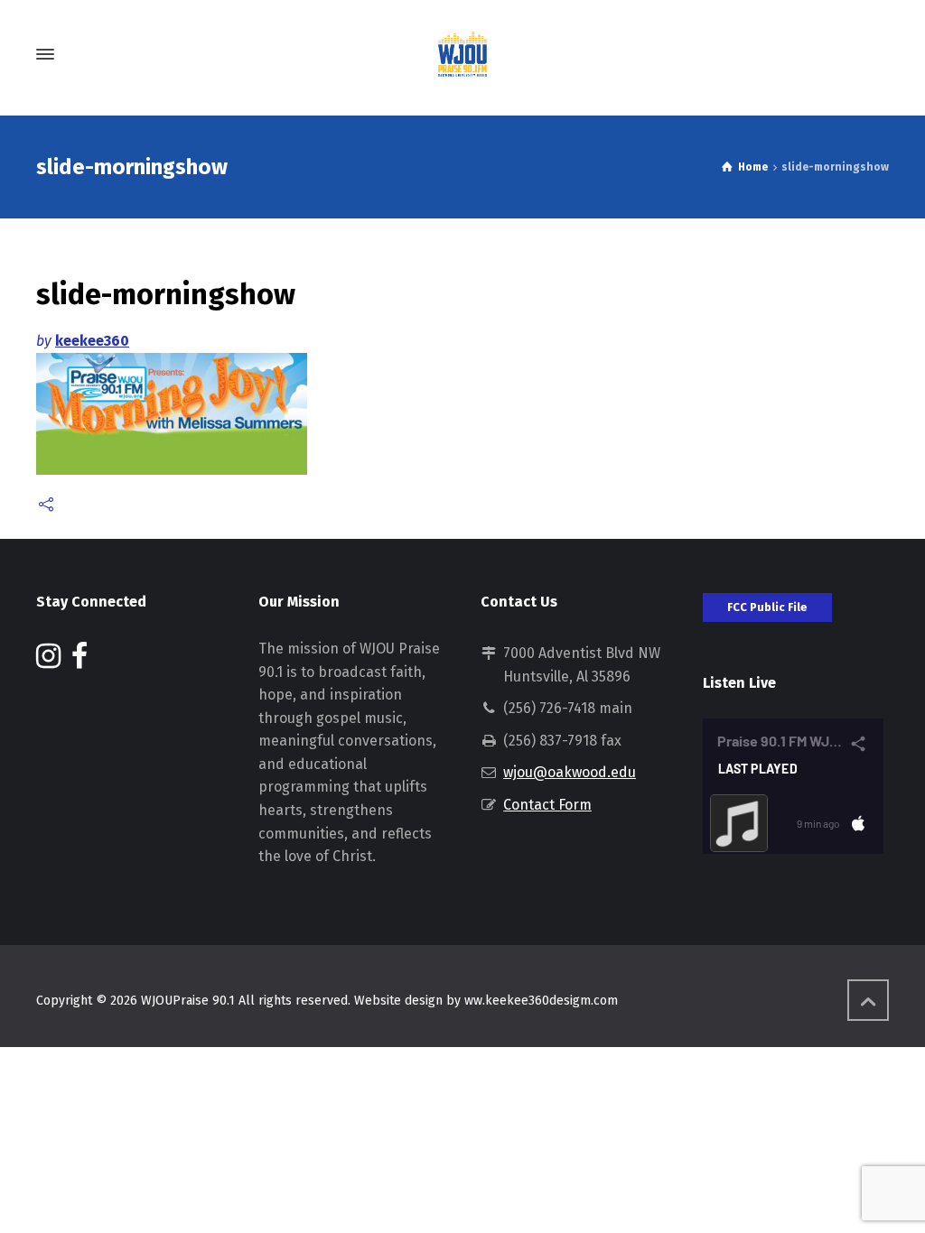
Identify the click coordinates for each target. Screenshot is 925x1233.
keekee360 (92, 340)
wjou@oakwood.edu (569, 772)
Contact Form (547, 804)
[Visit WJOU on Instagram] (48, 661)
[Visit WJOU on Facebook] (79, 661)
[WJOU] (462, 54)
